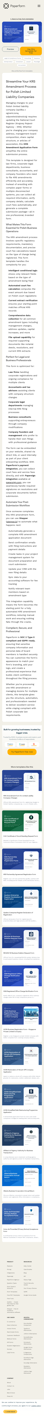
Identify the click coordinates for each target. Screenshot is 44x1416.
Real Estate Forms (13, 1332)
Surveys (9, 1349)
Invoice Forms (11, 1328)
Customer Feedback (13, 1335)
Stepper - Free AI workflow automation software (13, 1310)
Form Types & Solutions (11, 1287)
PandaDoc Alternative (27, 1367)
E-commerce (11, 1321)
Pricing (9, 1269)
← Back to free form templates (21, 19)
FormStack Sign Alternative (29, 1358)
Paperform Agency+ (13, 1279)
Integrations (11, 1273)
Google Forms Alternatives (28, 1348)
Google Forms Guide (30, 1295)
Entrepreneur (8, 61)
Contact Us (10, 1386)
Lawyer (28, 61)
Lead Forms (10, 1352)
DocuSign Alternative (30, 1363)
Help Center (27, 1266)
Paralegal (37, 61)
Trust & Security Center (29, 1284)
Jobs (8, 1389)
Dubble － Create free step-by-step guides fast (12, 1303)
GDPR (25, 1291)
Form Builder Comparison (28, 1324)
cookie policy (36, 1406)
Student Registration (13, 1345)
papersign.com (13, 482)
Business (37, 58)
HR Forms (10, 1342)
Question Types (12, 1283)
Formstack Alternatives (27, 1343)
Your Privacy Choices (30, 1288)
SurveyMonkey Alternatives (28, 1338)
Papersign (10, 1276)
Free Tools (10, 1298)
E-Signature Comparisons (28, 1353)
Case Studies (28, 1269)
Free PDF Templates (13, 1295)
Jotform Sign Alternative (28, 1372)
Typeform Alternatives (27, 1329)
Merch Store (11, 1393)
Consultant (19, 61)
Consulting (27, 58)
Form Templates (12, 1291)
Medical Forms (11, 1339)
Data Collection (12, 1325)
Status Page (27, 1279)
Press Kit (10, 1396)
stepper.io (12, 521)
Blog (25, 1273)
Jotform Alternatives (30, 1333)
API (25, 1276)
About (9, 1382)
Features (9, 1266)
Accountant (22, 65)
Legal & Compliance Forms (12, 58)
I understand (10, 1411)
